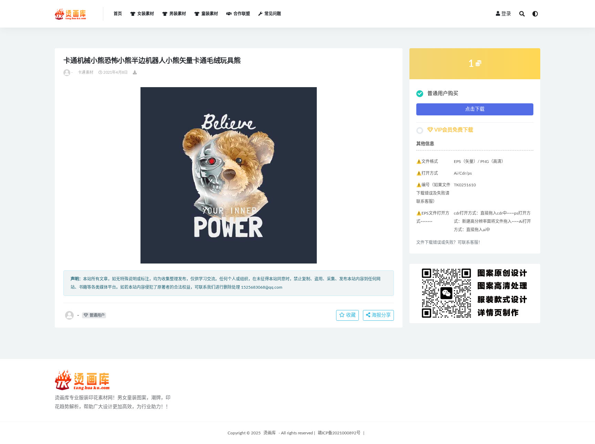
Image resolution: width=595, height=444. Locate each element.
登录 (506, 13)
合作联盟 (241, 14)
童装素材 (209, 14)
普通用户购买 (442, 93)
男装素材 (177, 14)
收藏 (350, 315)
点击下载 (474, 109)
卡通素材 (85, 72)
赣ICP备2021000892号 (339, 433)
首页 (118, 14)
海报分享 (380, 315)
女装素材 (145, 14)
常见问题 (272, 14)
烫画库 (269, 433)
